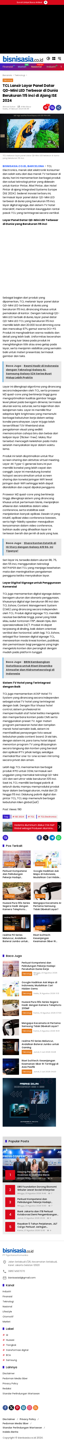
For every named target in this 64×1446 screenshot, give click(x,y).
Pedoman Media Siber (15, 1378)
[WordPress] (23, 1407)
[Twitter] (46, 837)
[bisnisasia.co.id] (23, 58)
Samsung (11, 1360)
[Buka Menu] (54, 58)
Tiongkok (11, 1345)
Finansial (7, 1296)
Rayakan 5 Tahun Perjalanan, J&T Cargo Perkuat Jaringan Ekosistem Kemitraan (37, 1225)
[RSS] (35, 1407)
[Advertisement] (32, 261)
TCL (32, 816)
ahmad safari (9, 106)
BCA (8, 1355)
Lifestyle (7, 1311)
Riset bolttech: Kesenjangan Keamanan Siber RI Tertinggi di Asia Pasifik (47, 938)
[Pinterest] (17, 1407)
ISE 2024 (19, 816)
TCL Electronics (48, 816)
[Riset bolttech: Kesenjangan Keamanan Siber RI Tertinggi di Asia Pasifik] (47, 923)
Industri (7, 1291)
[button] (48, 58)
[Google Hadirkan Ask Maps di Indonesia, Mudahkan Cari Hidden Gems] (47, 859)
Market (7, 1321)
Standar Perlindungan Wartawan (21, 1393)
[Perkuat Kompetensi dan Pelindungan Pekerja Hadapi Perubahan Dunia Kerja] (17, 859)
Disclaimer (9, 1373)
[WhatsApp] (58, 837)
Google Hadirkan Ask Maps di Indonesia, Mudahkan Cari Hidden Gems (47, 874)
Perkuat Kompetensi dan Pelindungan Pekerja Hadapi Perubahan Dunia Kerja (16, 874)
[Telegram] (52, 837)
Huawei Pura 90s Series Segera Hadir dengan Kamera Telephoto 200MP (16, 906)
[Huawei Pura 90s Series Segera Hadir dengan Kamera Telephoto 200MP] (17, 891)
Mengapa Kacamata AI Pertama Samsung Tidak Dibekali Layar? (47, 906)
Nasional (7, 1306)
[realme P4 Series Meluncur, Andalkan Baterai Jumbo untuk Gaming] (17, 923)
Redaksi (7, 1388)
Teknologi (7, 80)
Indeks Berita (10, 1431)
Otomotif (8, 1316)
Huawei (10, 1340)
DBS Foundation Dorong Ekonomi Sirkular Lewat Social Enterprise (36, 1188)
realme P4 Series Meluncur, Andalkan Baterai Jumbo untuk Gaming (15, 938)
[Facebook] (39, 837)
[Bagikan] (58, 107)
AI (7, 1335)
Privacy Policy (10, 1383)
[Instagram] (29, 1407)
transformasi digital (17, 1350)
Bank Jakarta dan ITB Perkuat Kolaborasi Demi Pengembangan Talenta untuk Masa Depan (37, 1213)
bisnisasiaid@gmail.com (22, 1277)
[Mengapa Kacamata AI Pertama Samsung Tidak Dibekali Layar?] (47, 891)
